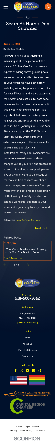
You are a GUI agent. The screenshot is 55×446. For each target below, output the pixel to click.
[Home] (26, 6)
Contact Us (27, 356)
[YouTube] (27, 370)
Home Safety (22, 219)
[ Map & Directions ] (27, 322)
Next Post (41, 228)
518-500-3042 (27, 299)
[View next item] (26, 264)
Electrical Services (27, 349)
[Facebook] (15, 370)
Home (27, 337)
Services (35, 219)
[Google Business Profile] (33, 370)
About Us (27, 343)
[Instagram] (39, 370)
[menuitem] (13, 430)
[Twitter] (21, 370)
